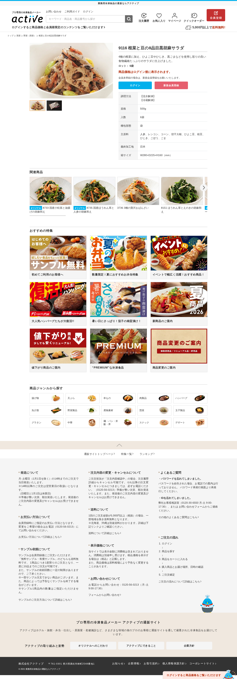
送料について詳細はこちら (104, 533)
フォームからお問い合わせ (104, 594)
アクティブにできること (141, 645)
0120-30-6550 (190, 502)
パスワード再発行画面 (193, 487)
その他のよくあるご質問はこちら (177, 517)
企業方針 (189, 645)
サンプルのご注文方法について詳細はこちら (44, 599)
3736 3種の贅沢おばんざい (133, 207)
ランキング (146, 453)
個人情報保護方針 (173, 663)
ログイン (135, 85)
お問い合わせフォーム (192, 506)
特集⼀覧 (126, 453)
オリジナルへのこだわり (93, 645)
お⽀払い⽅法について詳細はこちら (39, 536)
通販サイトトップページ (99, 453)
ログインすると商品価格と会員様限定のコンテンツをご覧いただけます (57, 27)
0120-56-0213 (64, 526)
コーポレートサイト (202, 663)
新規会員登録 (171, 85)
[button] (203, 187)
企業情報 (133, 663)
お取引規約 (151, 663)
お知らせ (117, 663)
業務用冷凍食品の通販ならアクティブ (43, 669)
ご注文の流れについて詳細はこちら (179, 581)
